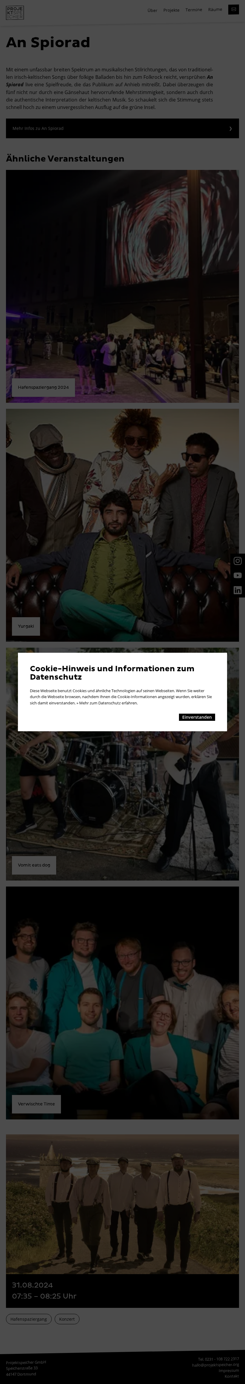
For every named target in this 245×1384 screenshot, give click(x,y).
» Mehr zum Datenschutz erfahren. (107, 703)
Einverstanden (197, 717)
